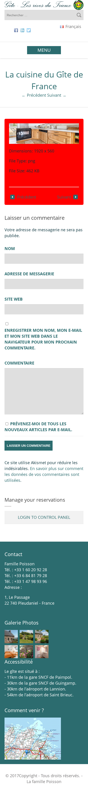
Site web (14, 299)
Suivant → (56, 95)
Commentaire (19, 363)
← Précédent (34, 95)
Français (72, 26)
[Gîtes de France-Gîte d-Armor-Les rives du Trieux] (44, 5)
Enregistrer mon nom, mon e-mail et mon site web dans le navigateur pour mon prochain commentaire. (43, 339)
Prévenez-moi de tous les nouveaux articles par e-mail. (38, 426)
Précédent (26, 197)
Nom (10, 248)
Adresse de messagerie (29, 273)
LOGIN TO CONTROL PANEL (44, 517)
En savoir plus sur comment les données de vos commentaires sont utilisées (44, 474)
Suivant (64, 197)
